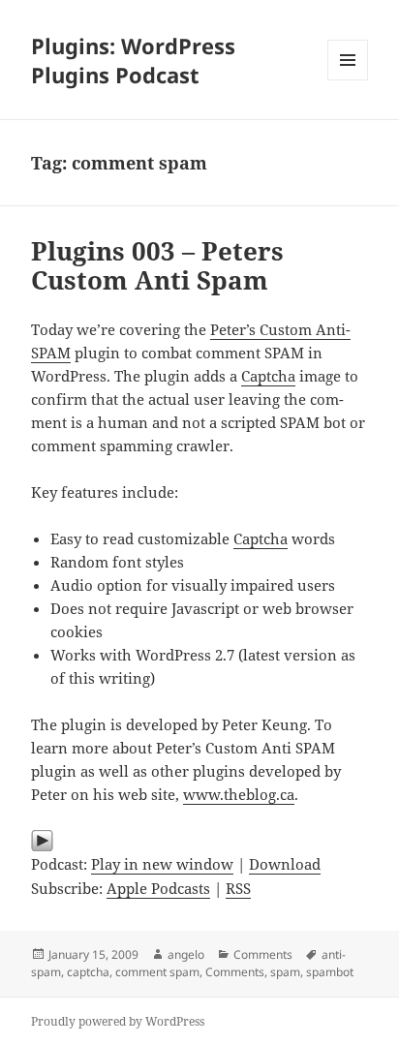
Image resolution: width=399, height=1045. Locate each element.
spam (285, 972)
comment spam (157, 972)
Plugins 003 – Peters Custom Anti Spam (157, 265)
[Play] (200, 840)
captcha (88, 972)
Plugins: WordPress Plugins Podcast (133, 60)
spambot (329, 972)
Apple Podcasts (158, 888)
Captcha (268, 375)
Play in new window (162, 864)
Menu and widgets (348, 79)
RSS (238, 888)
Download (285, 864)
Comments (262, 954)
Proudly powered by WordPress (117, 1021)
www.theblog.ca (238, 794)
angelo (186, 954)
